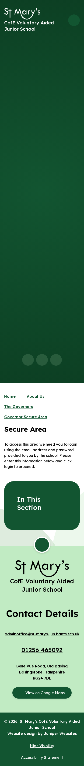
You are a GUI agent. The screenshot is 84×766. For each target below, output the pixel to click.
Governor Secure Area (25, 417)
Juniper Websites (60, 733)
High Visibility (42, 745)
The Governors (18, 406)
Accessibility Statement (42, 757)
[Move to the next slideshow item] (42, 360)
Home (10, 396)
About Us (35, 396)
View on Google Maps (45, 692)
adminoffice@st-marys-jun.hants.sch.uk (42, 634)
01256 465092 (42, 650)
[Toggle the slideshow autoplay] (56, 360)
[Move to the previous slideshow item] (28, 360)
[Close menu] (74, 20)
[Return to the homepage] (22, 14)
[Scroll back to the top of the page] (42, 545)
